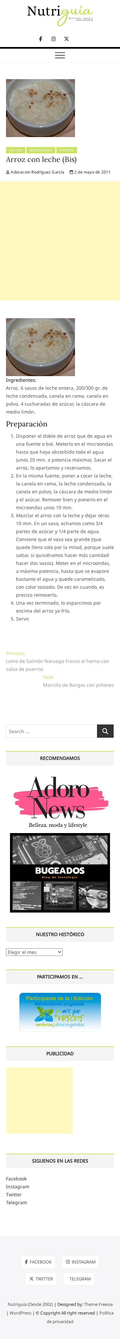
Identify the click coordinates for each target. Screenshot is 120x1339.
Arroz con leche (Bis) (41, 159)
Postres (67, 150)
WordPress (20, 1313)
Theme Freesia (98, 1304)
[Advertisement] (60, 240)
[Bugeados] (60, 835)
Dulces (15, 150)
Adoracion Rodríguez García (37, 172)
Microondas (41, 150)
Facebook (16, 1178)
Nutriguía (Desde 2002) (30, 1304)
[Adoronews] (60, 776)
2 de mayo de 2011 (92, 172)
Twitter (14, 1194)
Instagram (17, 1186)
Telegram (16, 1202)
